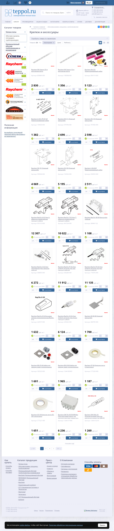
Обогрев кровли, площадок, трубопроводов (13, 38)
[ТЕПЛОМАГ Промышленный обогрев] (15, 73)
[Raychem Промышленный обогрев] (15, 65)
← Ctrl (33, 448)
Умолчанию (48, 43)
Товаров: (33, 43)
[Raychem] (15, 89)
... (108, 22)
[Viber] (104, 27)
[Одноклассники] (101, 27)
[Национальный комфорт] (15, 109)
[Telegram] (109, 27)
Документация (100, 22)
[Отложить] (36, 92)
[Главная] (30, 27)
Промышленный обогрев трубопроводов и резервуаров (13, 47)
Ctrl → (59, 448)
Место (101, 510)
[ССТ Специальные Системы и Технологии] (15, 96)
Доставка (88, 22)
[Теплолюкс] (15, 102)
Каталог (16, 22)
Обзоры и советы (68, 22)
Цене (59, 43)
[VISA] (88, 466)
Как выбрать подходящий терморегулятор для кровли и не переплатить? (14, 134)
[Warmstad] (15, 117)
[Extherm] (15, 56)
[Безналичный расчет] (88, 470)
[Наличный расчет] (104, 466)
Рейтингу (67, 43)
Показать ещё (69, 443)
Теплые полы (11, 32)
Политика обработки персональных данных (66, 525)
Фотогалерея (54, 22)
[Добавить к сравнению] (33, 92)
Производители (27, 22)
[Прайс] (108, 42)
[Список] (104, 42)
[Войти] (8, 2)
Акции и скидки (41, 22)
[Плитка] (100, 42)
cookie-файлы (24, 525)
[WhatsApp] (106, 27)
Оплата (79, 22)
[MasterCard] (96, 466)
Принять (102, 525)
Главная (7, 22)
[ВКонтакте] (99, 27)
